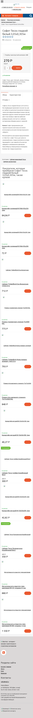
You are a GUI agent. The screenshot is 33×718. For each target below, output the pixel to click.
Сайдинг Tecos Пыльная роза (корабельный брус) (12, 549)
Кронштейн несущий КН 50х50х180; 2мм (16, 435)
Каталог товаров (6, 666)
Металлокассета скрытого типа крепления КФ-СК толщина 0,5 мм (14, 587)
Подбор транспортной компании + (16, 55)
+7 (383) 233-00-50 (7, 7)
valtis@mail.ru (5, 682)
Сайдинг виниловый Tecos (18, 159)
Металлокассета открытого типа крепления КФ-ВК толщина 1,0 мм (14, 625)
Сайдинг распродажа (9, 161)
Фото (2, 669)
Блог (2, 671)
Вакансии (4, 673)
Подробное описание (8, 86)
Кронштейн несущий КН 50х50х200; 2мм (16, 511)
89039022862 (17, 9)
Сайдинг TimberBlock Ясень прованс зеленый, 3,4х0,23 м (14, 360)
